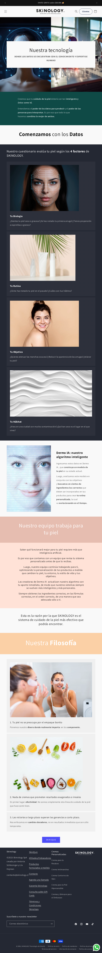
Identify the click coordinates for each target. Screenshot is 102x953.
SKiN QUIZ (51, 839)
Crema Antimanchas (60, 869)
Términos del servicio (49, 949)
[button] (5, 11)
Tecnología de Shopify (37, 946)
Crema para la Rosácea (58, 862)
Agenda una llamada (39, 879)
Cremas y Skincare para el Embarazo (61, 896)
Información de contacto (67, 949)
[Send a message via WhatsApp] (96, 947)
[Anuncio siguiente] (97, 3)
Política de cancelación (87, 949)
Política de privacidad (87, 946)
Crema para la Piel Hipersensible (59, 886)
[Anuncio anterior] (5, 3)
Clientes (85, 11)
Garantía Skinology (38, 885)
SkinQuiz (33, 852)
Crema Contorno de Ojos (60, 877)
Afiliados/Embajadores (40, 858)
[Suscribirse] (51, 924)
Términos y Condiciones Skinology (35, 905)
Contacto (33, 873)
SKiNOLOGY (25, 946)
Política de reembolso (69, 946)
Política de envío (54, 946)
